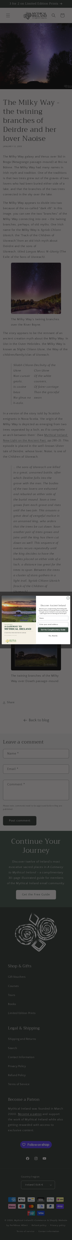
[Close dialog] (67, 597)
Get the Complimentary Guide (53, 630)
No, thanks (53, 635)
